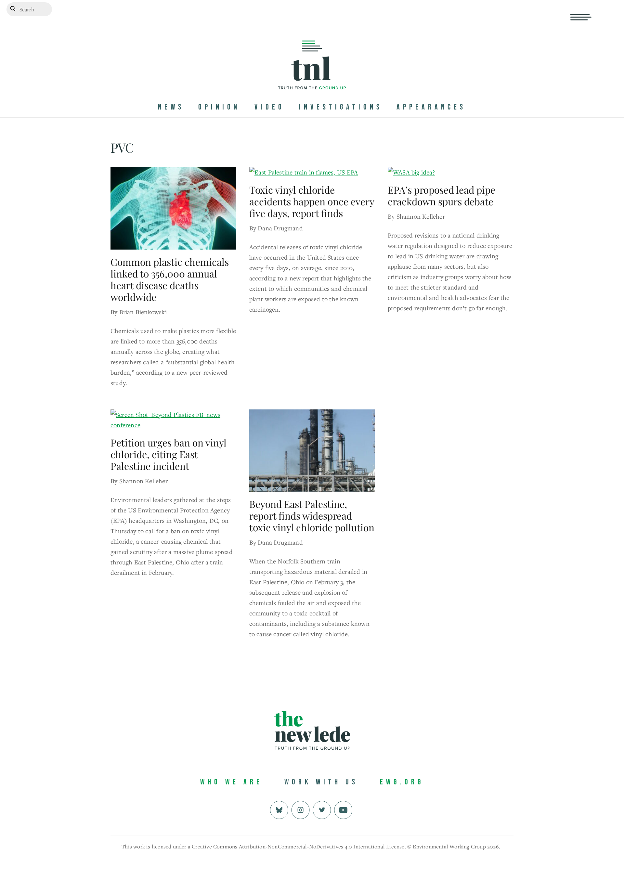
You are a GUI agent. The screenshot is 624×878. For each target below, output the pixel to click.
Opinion (219, 107)
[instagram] (300, 809)
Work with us (321, 782)
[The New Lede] (312, 75)
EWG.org (402, 782)
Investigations (341, 107)
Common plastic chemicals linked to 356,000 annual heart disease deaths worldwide (169, 279)
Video (269, 107)
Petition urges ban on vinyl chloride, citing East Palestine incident (168, 454)
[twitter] (322, 809)
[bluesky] (279, 809)
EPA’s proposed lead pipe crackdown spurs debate (441, 195)
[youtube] (343, 809)
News (171, 107)
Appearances (431, 107)
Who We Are (231, 782)
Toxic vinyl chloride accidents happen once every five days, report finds (311, 201)
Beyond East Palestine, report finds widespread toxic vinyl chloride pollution (311, 515)
